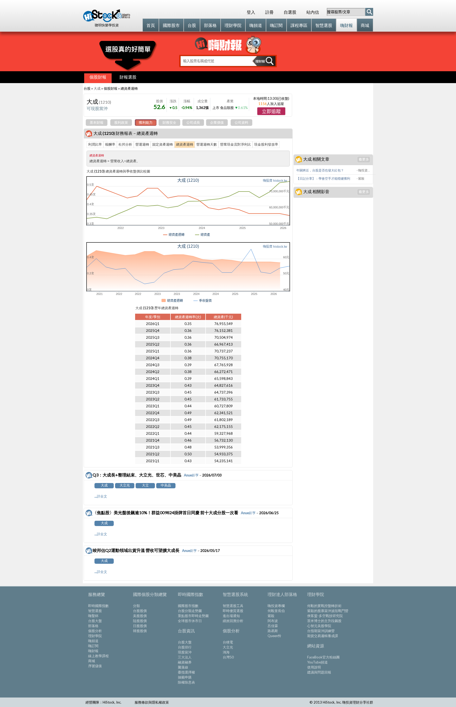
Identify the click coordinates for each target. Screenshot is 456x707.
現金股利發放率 (266, 144)
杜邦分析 (125, 144)
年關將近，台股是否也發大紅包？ (320, 170)
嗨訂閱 (93, 646)
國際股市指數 (188, 606)
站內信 (312, 12)
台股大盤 (95, 621)
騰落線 (183, 667)
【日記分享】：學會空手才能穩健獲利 (323, 178)
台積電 (228, 642)
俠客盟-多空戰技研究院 (325, 616)
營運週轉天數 (206, 144)
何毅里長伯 (276, 611)
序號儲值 (95, 666)
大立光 (125, 485)
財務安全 (169, 122)
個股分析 (95, 631)
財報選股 (128, 76)
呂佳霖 (273, 626)
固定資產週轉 (162, 144)
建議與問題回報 (319, 672)
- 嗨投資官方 (364, 170)
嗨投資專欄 (276, 606)
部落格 (93, 626)
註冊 (269, 12)
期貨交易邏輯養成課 (322, 636)
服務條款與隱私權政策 (152, 702)
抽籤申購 (185, 677)
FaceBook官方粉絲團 (323, 657)
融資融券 (185, 662)
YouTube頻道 (317, 662)
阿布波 (273, 621)
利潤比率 (95, 144)
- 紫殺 (360, 178)
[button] (271, 111)
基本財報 (96, 122)
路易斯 (273, 631)
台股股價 (140, 611)
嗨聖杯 (93, 616)
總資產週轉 (184, 144)
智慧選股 (95, 611)
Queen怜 (274, 636)
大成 (97, 88)
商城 (91, 661)
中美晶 (166, 485)
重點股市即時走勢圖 (193, 616)
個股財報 (97, 76)
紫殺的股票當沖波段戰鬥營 (327, 611)
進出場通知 (231, 616)
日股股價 (140, 626)
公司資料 (241, 122)
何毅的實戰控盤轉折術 (324, 606)
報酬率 (110, 144)
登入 (251, 12)
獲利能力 (146, 122)
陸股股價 (140, 621)
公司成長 (193, 122)
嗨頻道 (93, 641)
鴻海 (226, 652)
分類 (136, 606)
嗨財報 (93, 651)
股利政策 (121, 122)
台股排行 (185, 647)
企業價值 (217, 122)
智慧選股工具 (233, 606)
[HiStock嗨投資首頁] (106, 21)
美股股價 (140, 616)
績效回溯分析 (233, 621)
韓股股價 (140, 631)
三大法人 (185, 657)
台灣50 (228, 657)
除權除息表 (186, 682)
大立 (145, 485)
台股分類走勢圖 (190, 611)
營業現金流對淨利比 (235, 144)
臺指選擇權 (186, 672)
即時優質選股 (233, 611)
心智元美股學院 (319, 626)
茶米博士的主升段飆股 (324, 621)
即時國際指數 (98, 606)
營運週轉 (142, 144)
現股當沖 (185, 652)
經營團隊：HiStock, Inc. (103, 702)
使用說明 (314, 667)
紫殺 (271, 616)
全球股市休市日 (190, 621)
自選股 (290, 12)
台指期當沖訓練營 (321, 631)
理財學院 (95, 636)
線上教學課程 (98, 656)
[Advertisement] (333, 119)
